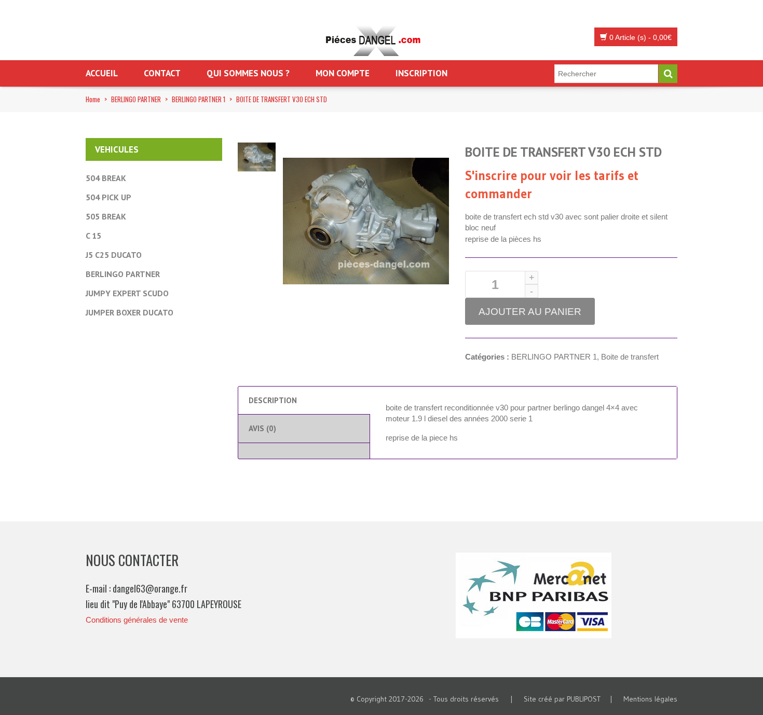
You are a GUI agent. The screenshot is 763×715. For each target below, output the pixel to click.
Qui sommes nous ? (248, 73)
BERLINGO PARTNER (136, 99)
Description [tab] (273, 400)
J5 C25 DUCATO (114, 255)
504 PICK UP (108, 197)
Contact (162, 73)
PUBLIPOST (584, 699)
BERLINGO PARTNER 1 (198, 99)
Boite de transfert (630, 356)
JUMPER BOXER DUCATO (129, 312)
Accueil (102, 73)
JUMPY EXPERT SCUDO (127, 293)
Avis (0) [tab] (262, 428)
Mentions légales (650, 699)
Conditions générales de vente (137, 619)
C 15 (93, 235)
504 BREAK (106, 178)
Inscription (421, 73)
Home (93, 99)
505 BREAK (106, 216)
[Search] (668, 73)
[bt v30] (257, 156)
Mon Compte (343, 73)
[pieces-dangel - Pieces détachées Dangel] (376, 41)
